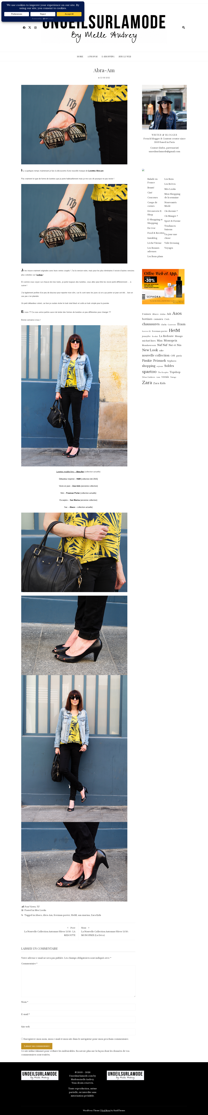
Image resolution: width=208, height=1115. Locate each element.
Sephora (171, 361)
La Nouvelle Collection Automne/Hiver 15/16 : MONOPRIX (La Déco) (105, 931)
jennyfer (146, 336)
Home (80, 56)
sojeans (160, 366)
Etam (181, 324)
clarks (164, 325)
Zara (147, 382)
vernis (165, 377)
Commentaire (29, 963)
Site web (25, 1026)
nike (161, 350)
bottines (147, 319)
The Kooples (163, 372)
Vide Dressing (171, 243)
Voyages (168, 248)
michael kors (149, 340)
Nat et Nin (175, 345)
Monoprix (170, 340)
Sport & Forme (172, 221)
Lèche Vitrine (154, 243)
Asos (177, 313)
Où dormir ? (171, 211)
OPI (173, 355)
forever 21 (146, 331)
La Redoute (166, 336)
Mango (179, 336)
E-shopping (108, 56)
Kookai (155, 336)
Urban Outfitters (148, 377)
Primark (159, 360)
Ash (169, 314)
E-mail (25, 1014)
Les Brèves (170, 184)
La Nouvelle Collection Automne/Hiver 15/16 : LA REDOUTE (49, 931)
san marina (84, 915)
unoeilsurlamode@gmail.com (164, 151)
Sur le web (125, 56)
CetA (166, 319)
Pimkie (147, 360)
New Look (150, 350)
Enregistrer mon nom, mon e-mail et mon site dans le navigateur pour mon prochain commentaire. (76, 1039)
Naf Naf (162, 345)
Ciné (149, 192)
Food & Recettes (155, 233)
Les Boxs (169, 179)
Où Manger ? (171, 216)
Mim (159, 340)
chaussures (151, 324)
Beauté (150, 187)
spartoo (149, 371)
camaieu (158, 319)
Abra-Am (47, 915)
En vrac (151, 228)
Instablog (152, 238)
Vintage (173, 377)
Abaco (38, 915)
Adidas (163, 314)
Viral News (105, 1110)
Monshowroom (149, 345)
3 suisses (146, 314)
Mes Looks (40, 910)
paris (179, 355)
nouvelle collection (155, 355)
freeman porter (62, 915)
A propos (92, 56)
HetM (74, 915)
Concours (152, 197)
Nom (24, 1002)
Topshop (175, 372)
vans (158, 377)
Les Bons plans (155, 256)
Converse (172, 325)
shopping (148, 366)
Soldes (169, 366)
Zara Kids (96, 915)
